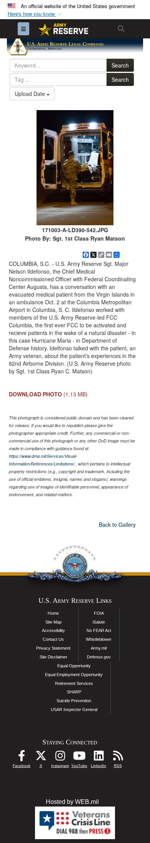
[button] (35, 14)
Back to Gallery (117, 524)
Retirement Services (74, 683)
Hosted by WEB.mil (72, 801)
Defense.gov (99, 657)
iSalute (99, 622)
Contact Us (53, 639)
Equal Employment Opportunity (74, 674)
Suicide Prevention (74, 700)
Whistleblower (99, 639)
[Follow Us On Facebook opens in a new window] (21, 757)
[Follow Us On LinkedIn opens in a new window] (98, 757)
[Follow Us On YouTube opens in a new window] (79, 757)
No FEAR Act (99, 630)
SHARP (74, 692)
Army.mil (99, 648)
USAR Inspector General (74, 709)
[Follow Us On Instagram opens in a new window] (60, 757)
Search (120, 65)
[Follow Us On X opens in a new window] (40, 757)
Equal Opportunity (74, 665)
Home (53, 613)
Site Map (53, 622)
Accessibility (53, 630)
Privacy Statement (53, 648)
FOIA (99, 613)
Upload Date (31, 93)
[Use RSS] (117, 757)
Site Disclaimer (53, 657)
